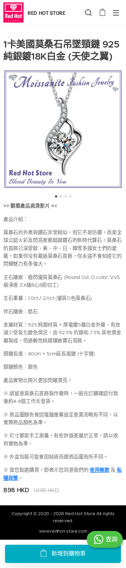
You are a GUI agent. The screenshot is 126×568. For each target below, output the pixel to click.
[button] (88, 12)
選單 (116, 12)
